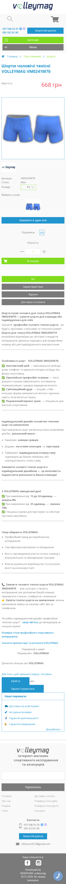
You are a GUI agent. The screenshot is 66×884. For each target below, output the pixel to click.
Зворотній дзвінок (33, 836)
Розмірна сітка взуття (46, 806)
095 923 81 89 (10, 32)
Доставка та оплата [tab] (33, 302)
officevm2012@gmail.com (35, 844)
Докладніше (53, 729)
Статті (5, 811)
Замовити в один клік (33, 220)
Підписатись (33, 787)
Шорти (51, 56)
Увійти (15, 681)
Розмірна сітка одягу (46, 801)
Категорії (33, 40)
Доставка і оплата (45, 796)
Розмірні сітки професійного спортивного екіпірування (28, 634)
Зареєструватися (23, 689)
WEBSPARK (26, 873)
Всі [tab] (33, 279)
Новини (6, 806)
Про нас (6, 801)
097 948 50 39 (10, 29)
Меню (33, 47)
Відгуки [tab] (33, 294)
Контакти (40, 811)
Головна (12, 56)
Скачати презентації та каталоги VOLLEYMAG (30, 643)
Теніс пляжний (32, 56)
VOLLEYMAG (36, 663)
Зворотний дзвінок (45, 30)
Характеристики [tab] (33, 286)
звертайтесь (30, 622)
